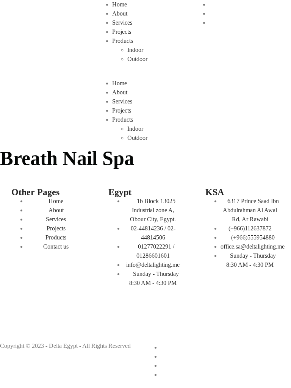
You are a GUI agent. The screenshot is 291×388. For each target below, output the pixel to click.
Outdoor (137, 59)
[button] (145, 74)
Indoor (135, 50)
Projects (121, 31)
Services (122, 22)
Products (122, 41)
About (119, 13)
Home (119, 4)
